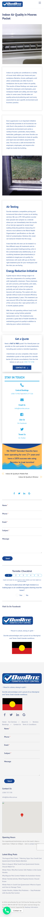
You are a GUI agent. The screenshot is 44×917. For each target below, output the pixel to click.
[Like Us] (22, 415)
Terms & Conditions (29, 724)
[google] (29, 493)
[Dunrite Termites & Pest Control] (12, 6)
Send (8, 558)
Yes (20, 595)
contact (31, 844)
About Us (25, 722)
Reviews (35, 722)
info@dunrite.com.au (22, 408)
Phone (5, 513)
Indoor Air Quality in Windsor (28, 477)
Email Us (22, 405)
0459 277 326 (28, 394)
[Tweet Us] (22, 429)
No (27, 595)
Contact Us (21, 367)
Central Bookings (22, 390)
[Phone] (7, 910)
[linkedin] (24, 493)
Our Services (12, 722)
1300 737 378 (29, 362)
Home (4, 722)
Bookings (5, 724)
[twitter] (19, 493)
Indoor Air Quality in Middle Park (17, 474)
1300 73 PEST (16, 394)
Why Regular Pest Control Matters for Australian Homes (21, 876)
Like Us (22, 419)
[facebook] (14, 493)
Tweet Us (22, 434)
